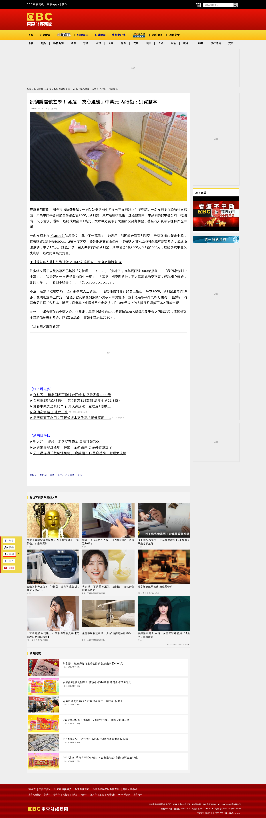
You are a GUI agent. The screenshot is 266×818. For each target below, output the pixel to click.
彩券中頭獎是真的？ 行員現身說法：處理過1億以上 (72, 406)
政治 (86, 43)
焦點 (43, 43)
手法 (80, 475)
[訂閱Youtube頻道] (9, 569)
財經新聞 (45, 34)
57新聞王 (82, 34)
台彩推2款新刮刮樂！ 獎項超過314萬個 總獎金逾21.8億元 (77, 400)
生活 (173, 43)
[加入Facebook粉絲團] (9, 562)
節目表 (32, 789)
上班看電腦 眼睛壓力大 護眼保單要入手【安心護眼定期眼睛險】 (53, 635)
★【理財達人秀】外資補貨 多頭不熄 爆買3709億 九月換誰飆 (74, 262)
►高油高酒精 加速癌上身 (49, 412)
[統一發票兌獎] (216, 242)
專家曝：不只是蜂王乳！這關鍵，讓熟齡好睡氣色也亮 (108, 588)
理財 (148, 43)
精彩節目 (157, 34)
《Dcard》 (57, 235)
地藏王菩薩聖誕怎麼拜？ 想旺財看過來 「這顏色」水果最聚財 (53, 542)
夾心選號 (70, 475)
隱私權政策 (236, 804)
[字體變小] (9, 555)
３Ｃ (160, 43)
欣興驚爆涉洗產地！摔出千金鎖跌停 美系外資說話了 (72, 447)
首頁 (31, 34)
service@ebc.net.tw (232, 809)
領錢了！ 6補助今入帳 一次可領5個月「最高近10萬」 (108, 542)
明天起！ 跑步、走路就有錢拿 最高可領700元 (67, 441)
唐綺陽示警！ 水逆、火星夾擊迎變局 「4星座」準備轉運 (164, 635)
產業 (73, 43)
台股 (111, 43)
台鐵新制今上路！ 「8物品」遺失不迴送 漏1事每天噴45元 (53, 588)
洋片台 (93, 794)
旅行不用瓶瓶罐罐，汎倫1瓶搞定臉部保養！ (107, 633)
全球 (98, 43)
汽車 (136, 43)
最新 (31, 43)
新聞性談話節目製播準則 (105, 789)
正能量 (200, 43)
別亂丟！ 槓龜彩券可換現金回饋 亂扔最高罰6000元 (72, 395)
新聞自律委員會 (62, 789)
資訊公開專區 (130, 789)
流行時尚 (216, 43)
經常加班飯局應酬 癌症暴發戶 (155, 586)
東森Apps (53, 4)
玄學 (60, 475)
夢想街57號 (119, 34)
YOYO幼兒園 (124, 794)
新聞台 (47, 794)
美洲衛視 (111, 794)
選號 (52, 475)
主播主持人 (45, 789)
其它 (231, 43)
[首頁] (39, 19)
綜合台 (56, 794)
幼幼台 (75, 794)
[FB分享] (9, 542)
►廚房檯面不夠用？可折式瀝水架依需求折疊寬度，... (70, 417)
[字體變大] (9, 548)
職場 (185, 43)
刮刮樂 (43, 475)
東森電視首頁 (34, 794)
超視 (101, 794)
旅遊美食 (174, 34)
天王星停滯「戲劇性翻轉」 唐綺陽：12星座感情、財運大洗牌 (79, 453)
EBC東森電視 (35, 4)
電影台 (84, 794)
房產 (123, 43)
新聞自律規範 (82, 789)
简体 (65, 4)
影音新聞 (58, 43)
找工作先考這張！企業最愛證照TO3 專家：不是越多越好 (164, 542)
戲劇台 (65, 794)
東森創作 (137, 794)
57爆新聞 (100, 34)
